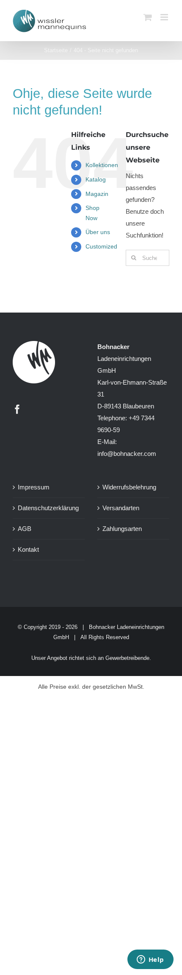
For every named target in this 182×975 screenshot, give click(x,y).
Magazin (96, 193)
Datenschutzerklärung (48, 507)
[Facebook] (17, 409)
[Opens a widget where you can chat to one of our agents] (150, 960)
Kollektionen (101, 165)
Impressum (34, 487)
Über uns (97, 232)
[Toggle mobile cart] (147, 17)
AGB (24, 528)
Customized (101, 246)
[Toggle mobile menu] (164, 17)
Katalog (95, 179)
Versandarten (120, 507)
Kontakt (28, 549)
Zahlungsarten (122, 528)
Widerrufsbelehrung (129, 487)
